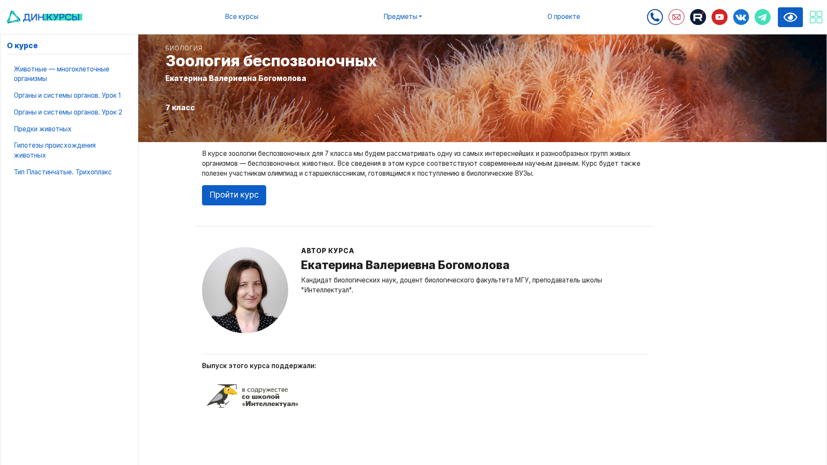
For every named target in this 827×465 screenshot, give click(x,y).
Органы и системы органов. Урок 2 (68, 112)
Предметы (400, 16)
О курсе (22, 45)
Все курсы (241, 16)
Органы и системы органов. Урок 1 (67, 95)
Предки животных (43, 129)
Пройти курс (234, 195)
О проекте (563, 16)
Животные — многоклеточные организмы (61, 74)
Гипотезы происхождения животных (55, 150)
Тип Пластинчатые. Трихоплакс (63, 172)
